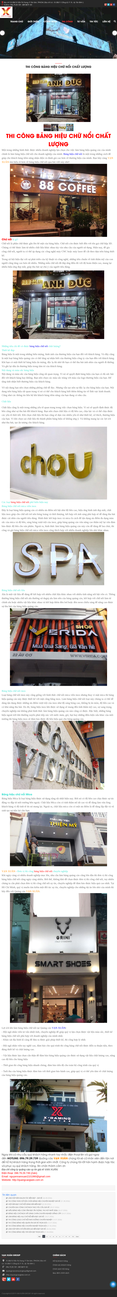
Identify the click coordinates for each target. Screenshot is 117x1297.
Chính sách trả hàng (61, 1269)
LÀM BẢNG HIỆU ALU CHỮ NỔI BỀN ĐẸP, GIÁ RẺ (26, 1216)
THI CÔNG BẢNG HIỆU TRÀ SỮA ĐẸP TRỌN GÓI (26, 1232)
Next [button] (114, 33)
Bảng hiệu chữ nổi (72, 154)
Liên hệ (106, 21)
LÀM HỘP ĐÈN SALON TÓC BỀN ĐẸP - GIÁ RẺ (25, 1198)
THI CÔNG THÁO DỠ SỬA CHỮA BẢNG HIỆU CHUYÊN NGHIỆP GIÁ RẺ (34, 1201)
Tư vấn (81, 21)
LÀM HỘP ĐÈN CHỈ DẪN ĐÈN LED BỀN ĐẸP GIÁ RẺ (27, 1229)
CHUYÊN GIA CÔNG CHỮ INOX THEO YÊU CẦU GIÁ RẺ (28, 1207)
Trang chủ (16, 21)
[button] (88, 74)
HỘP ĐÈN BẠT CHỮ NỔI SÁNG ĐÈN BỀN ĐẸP (24, 1204)
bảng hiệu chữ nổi (39, 346)
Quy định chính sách (61, 1273)
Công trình (50, 21)
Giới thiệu (33, 21)
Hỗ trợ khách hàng (60, 1261)
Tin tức (94, 21)
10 (73, 1236)
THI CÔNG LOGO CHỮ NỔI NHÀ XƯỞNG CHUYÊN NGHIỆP (30, 1219)
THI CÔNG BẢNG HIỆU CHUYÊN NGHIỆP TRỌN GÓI (27, 1226)
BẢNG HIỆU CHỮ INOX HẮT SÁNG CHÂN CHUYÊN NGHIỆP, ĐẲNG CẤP (34, 1213)
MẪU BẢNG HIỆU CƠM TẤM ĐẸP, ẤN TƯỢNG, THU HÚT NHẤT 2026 (33, 1210)
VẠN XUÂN (58, 1027)
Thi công (67, 21)
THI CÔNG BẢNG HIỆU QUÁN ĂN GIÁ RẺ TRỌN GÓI (27, 1222)
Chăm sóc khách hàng (62, 1265)
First (39, 1236)
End (77, 1236)
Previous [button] (2, 33)
